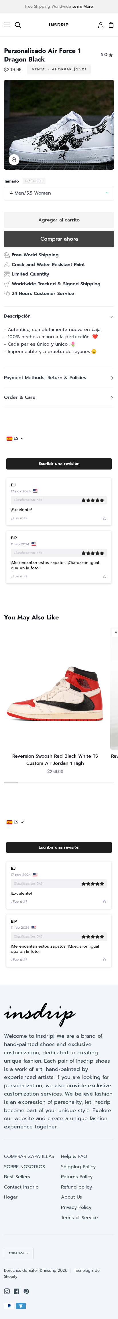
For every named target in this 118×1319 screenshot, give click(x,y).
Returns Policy (77, 1176)
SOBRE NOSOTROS (24, 1166)
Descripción (17, 316)
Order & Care (20, 397)
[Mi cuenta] (98, 24)
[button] (58, 463)
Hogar (10, 1197)
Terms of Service (79, 1217)
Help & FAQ (74, 1156)
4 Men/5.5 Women (30, 193)
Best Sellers (17, 1176)
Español (17, 1253)
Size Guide (34, 181)
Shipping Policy (78, 1166)
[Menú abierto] (5, 25)
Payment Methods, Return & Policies (45, 377)
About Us (71, 1197)
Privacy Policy (76, 1207)
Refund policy (76, 1187)
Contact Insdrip (21, 1187)
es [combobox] (16, 438)
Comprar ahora (59, 239)
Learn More (82, 6)
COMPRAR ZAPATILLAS (29, 1156)
